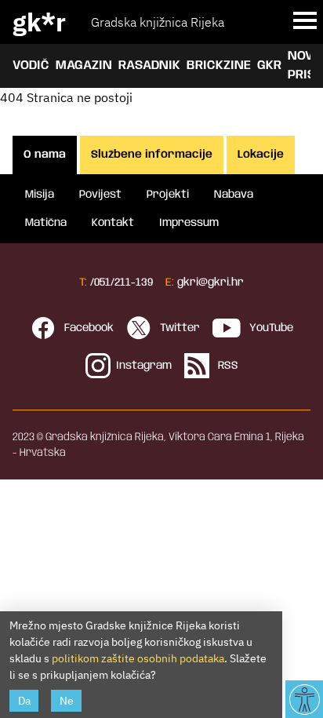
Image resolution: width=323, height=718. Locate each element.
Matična (46, 222)
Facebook (87, 328)
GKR (269, 65)
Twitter (178, 328)
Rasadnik (149, 65)
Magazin (84, 65)
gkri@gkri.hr (210, 282)
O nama (45, 154)
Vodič (31, 65)
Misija (39, 194)
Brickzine (219, 65)
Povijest (100, 194)
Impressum (189, 222)
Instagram (144, 365)
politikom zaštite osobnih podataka (138, 658)
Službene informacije (151, 154)
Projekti (168, 194)
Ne (67, 701)
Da (24, 701)
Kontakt (113, 222)
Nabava (233, 194)
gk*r (39, 21)
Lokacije (261, 154)
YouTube (269, 328)
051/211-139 (123, 282)
